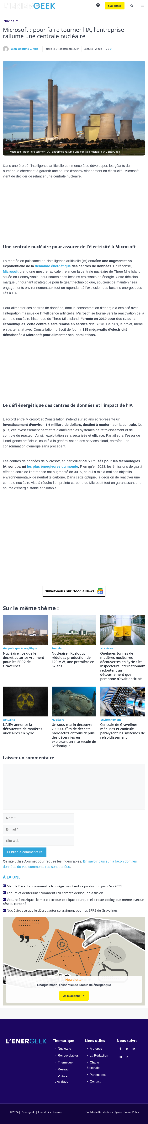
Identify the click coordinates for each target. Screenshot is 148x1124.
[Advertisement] (74, 210)
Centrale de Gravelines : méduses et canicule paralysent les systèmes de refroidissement (122, 731)
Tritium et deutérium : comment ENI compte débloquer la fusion (55, 893)
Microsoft (10, 271)
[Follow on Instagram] (120, 1057)
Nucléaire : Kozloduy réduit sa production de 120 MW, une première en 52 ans (73, 659)
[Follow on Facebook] (120, 1049)
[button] (131, 6)
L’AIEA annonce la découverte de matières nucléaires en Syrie (22, 728)
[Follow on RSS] (127, 1057)
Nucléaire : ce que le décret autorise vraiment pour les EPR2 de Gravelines (23, 659)
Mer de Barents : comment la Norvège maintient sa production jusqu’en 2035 (64, 886)
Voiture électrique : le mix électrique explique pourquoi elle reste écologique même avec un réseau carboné (73, 901)
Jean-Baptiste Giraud (25, 48)
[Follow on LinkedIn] (134, 1049)
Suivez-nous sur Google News (69, 591)
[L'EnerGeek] (29, 6)
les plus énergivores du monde (52, 466)
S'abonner (114, 6)
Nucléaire (11, 21)
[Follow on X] (127, 1049)
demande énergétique (53, 266)
